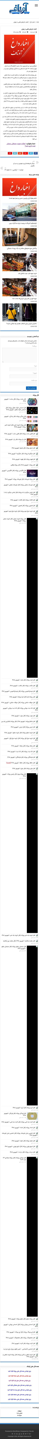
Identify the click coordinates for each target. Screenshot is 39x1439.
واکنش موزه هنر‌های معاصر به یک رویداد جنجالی (22, 248)
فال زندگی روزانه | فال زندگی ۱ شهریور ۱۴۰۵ (15, 417)
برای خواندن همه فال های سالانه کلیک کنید (19, 1399)
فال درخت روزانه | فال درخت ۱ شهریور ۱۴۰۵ (22, 1152)
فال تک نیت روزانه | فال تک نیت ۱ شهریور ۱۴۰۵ (21, 751)
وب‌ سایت (34, 380)
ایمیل (35, 373)
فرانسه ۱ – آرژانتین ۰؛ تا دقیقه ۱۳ (14, 169)
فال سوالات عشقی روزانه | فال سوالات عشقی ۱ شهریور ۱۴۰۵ (18, 702)
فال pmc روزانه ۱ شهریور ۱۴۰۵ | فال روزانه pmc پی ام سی (18, 721)
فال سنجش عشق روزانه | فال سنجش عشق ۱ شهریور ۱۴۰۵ (14, 947)
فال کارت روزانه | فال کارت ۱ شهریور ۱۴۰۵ (23, 1343)
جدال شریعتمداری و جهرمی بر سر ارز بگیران (23, 164)
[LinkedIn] (21, 1434)
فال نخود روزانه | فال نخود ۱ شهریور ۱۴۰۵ (23, 1141)
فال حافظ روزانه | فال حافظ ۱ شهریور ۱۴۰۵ (20, 763)
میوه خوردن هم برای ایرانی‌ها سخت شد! (24, 298)
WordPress (16, 1431)
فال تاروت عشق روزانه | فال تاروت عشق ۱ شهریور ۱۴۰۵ (19, 733)
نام (35, 366)
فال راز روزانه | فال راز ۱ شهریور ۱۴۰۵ (15, 439)
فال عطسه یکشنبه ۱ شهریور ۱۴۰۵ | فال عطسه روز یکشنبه (19, 941)
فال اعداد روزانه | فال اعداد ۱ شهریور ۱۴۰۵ (23, 1128)
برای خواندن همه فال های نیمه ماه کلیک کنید (19, 1390)
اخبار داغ (32, 22)
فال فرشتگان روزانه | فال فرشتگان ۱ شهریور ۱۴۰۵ (21, 757)
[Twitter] (26, 1434)
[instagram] (14, 1434)
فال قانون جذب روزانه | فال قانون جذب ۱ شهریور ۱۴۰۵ (19, 434)
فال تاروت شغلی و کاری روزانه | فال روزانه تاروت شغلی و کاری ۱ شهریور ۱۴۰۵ (20, 1356)
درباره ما (19, 1415)
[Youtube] (19, 1434)
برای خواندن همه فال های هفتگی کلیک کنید (19, 1385)
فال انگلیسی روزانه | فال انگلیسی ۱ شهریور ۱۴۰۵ (14, 471)
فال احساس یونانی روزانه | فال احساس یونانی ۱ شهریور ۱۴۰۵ (21, 1325)
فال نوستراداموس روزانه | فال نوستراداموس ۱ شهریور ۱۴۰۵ (18, 691)
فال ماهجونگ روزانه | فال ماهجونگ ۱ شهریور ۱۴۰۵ (20, 1338)
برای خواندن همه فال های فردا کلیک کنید (19, 1381)
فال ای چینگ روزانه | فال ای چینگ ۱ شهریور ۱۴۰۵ (20, 1332)
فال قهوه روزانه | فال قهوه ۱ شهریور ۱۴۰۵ (23, 459)
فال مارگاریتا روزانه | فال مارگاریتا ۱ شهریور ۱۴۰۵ (21, 454)
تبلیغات (19, 1411)
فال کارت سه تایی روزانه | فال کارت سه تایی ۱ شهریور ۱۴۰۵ (18, 1122)
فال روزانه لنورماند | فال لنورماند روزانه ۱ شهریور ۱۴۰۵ (20, 479)
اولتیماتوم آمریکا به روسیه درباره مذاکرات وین (23, 223)
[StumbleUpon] (17, 1434)
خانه (38, 22)
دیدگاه (34, 346)
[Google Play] (12, 1434)
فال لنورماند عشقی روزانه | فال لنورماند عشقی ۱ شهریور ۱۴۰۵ (21, 486)
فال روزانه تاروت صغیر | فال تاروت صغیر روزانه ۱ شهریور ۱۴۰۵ (14, 520)
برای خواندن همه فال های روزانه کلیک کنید (19, 1371)
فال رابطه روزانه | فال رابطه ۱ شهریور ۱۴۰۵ (23, 746)
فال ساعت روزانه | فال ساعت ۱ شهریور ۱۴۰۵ (15, 400)
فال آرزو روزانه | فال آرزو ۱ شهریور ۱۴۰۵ (24, 1108)
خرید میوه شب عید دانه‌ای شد (27, 273)
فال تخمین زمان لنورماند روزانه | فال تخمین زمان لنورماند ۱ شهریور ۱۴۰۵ (20, 1134)
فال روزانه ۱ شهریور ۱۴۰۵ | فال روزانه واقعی (23, 465)
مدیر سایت (32, 32)
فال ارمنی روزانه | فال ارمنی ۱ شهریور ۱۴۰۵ (23, 727)
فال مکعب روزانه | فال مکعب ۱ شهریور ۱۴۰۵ (22, 686)
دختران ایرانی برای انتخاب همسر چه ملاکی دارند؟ (21, 323)
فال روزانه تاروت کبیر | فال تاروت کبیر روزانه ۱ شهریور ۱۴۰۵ (15, 426)
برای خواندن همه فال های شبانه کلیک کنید (19, 1376)
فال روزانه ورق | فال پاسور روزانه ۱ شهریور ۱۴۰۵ (14, 775)
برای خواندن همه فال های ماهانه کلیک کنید (19, 1395)
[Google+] (30, 1434)
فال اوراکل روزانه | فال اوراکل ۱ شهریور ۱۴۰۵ (15, 1114)
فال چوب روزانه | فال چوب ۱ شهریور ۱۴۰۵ (23, 716)
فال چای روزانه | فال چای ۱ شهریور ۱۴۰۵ (23, 768)
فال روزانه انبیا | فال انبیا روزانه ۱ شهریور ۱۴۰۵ (22, 697)
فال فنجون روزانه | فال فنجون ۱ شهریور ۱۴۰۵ (22, 506)
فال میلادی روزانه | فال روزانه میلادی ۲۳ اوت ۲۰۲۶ (14, 1159)
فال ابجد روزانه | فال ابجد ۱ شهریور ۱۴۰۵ (23, 680)
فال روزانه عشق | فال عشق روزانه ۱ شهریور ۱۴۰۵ (21, 1319)
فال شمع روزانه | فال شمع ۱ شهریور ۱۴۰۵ (23, 448)
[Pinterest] (23, 1434)
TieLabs (31, 1431)
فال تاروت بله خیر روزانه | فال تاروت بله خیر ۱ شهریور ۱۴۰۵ (18, 935)
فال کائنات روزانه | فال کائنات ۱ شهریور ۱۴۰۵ (22, 500)
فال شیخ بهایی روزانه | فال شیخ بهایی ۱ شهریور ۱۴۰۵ (20, 1146)
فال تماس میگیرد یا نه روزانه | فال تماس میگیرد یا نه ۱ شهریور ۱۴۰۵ (21, 493)
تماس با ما (19, 1413)
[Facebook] (27, 1434)
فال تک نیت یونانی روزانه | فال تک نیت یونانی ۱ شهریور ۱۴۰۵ (20, 709)
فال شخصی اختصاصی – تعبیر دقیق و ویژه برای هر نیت (19, 1349)
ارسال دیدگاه (16, 32)
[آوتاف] (19, 8)
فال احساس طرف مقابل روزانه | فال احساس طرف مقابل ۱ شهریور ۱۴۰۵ (16, 409)
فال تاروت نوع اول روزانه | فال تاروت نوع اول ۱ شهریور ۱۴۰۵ (21, 739)
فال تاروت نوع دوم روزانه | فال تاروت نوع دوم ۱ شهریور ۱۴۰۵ (21, 512)
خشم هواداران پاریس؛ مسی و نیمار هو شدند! (23, 198)
